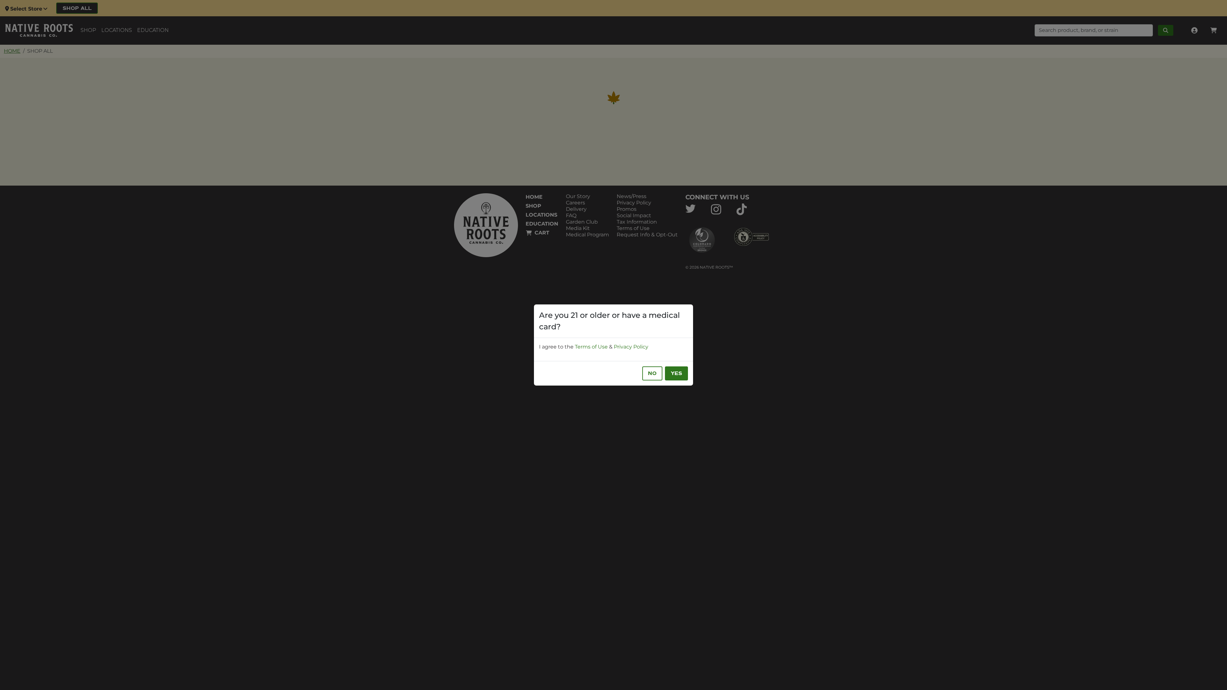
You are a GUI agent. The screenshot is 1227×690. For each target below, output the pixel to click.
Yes (676, 373)
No (652, 373)
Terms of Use (591, 347)
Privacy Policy (631, 347)
